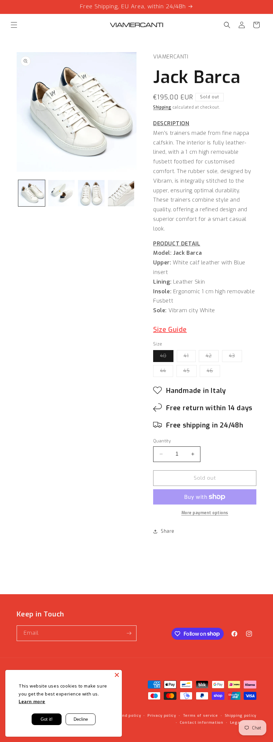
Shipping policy (241, 715)
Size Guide (170, 329)
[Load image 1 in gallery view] (31, 193)
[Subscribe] (129, 633)
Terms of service (200, 715)
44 (166, 372)
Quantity (162, 441)
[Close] (117, 675)
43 (235, 357)
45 (190, 372)
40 (166, 357)
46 (213, 372)
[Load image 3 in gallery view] (91, 193)
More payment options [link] (204, 512)
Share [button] (167, 531)
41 (190, 357)
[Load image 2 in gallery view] (61, 193)
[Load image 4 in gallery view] (121, 193)
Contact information (201, 722)
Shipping (162, 107)
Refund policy (126, 715)
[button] (14, 25)
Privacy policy (161, 715)
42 (212, 357)
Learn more (32, 701)
